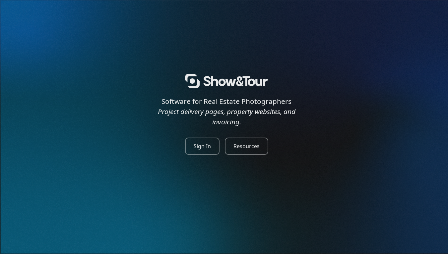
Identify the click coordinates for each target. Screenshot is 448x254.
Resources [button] (246, 146)
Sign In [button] (202, 146)
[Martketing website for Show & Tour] (226, 81)
